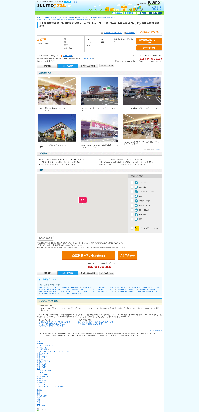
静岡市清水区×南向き (125, 291)
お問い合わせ (156, 9)
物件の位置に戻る (45, 238)
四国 (38, 402)
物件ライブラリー (43, 384)
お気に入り (117, 13)
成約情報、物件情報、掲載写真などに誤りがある (96, 322)
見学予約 (149, 48)
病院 (140, 219)
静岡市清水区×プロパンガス (77, 289)
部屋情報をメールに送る (113, 33)
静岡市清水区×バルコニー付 (103, 291)
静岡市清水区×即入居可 (47, 291)
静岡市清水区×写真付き (118, 287)
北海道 (39, 390)
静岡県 (65, 18)
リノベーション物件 (44, 371)
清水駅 (85, 18)
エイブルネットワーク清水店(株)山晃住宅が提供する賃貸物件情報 (63, 19)
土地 (38, 369)
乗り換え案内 (67, 56)
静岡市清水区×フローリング (52, 293)
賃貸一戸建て (42, 357)
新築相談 (40, 378)
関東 (38, 394)
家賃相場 (40, 359)
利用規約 (40, 343)
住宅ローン (41, 382)
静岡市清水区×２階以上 (126, 289)
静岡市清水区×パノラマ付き (103, 289)
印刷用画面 (130, 33)
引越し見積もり (42, 380)
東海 (38, 398)
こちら (157, 149)
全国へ (76, 2)
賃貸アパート (42, 355)
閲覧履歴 (130, 13)
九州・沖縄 (41, 406)
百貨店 (141, 196)
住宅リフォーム (42, 375)
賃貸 (59, 18)
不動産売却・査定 (43, 377)
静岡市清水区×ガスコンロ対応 (94, 287)
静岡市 (71, 18)
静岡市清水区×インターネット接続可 (74, 291)
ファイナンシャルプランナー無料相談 (51, 386)
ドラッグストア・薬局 (147, 192)
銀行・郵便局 (144, 210)
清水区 (78, 18)
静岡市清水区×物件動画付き (142, 287)
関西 (38, 400)
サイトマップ (156, 7)
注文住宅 (40, 373)
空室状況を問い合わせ (149, 41)
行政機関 (142, 215)
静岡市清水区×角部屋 (148, 289)
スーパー (142, 182)
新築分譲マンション (44, 361)
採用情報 (43, 349)
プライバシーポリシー (45, 345)
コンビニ (142, 187)
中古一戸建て (42, 367)
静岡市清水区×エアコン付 (48, 287)
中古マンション (42, 363)
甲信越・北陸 (42, 396)
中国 (38, 404)
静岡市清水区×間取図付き (147, 291)
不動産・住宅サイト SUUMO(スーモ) (50, 351)
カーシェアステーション (150, 228)
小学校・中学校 (145, 205)
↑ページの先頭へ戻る (155, 330)
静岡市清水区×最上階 (70, 287)
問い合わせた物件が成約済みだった (52, 324)
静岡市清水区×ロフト (75, 293)
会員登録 (143, 13)
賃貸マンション (42, 353)
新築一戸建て (42, 365)
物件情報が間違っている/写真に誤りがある (54, 322)
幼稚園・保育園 (145, 201)
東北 (38, 392)
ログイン (155, 13)
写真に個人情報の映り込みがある (51, 326)
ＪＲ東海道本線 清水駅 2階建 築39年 (102, 18)
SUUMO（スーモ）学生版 (46, 18)
